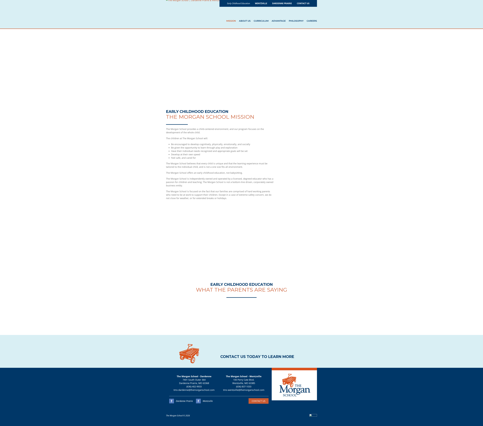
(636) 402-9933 (194, 386)
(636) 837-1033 (243, 386)
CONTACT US (258, 400)
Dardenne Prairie (184, 400)
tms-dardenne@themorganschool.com (194, 389)
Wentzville (207, 400)
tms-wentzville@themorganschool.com (243, 389)
